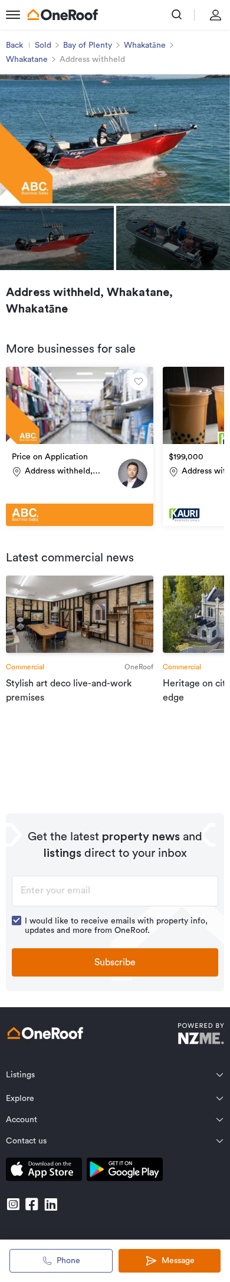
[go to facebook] (32, 1204)
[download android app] (125, 1171)
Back (14, 45)
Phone (68, 1261)
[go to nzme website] (201, 1035)
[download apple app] (44, 1171)
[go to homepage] (62, 15)
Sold (43, 45)
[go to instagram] (13, 1204)
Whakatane (27, 59)
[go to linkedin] (51, 1204)
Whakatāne (145, 45)
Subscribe (115, 962)
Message (178, 1261)
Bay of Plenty (87, 45)
